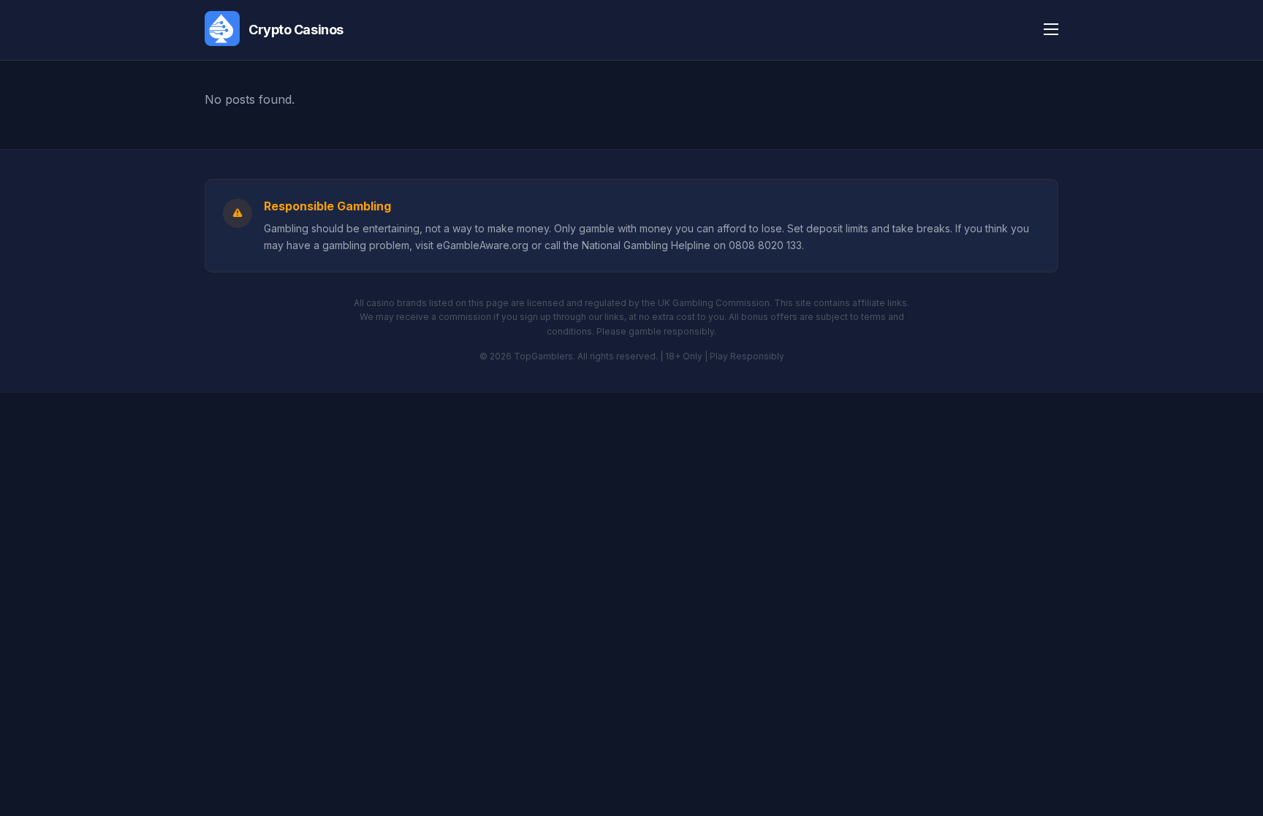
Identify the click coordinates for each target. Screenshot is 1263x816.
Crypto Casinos (296, 29)
